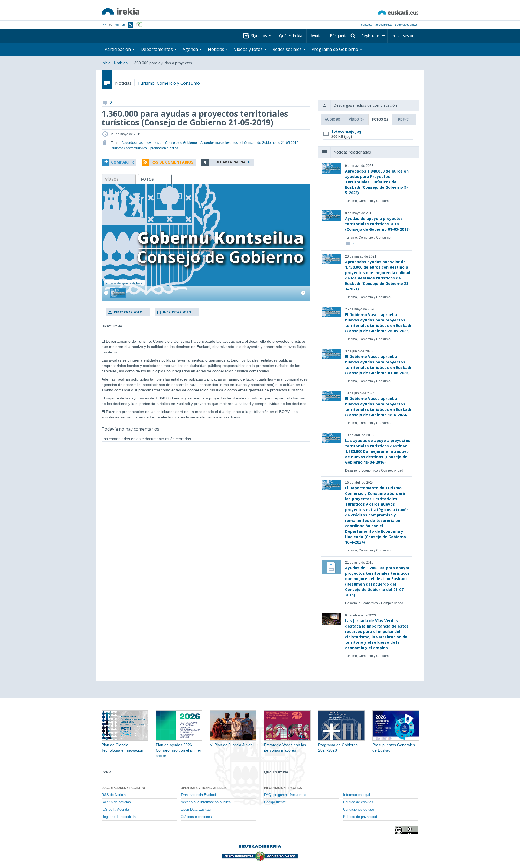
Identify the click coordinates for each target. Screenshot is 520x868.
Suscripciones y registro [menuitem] (123, 787)
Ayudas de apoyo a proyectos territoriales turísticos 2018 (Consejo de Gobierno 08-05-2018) (377, 224)
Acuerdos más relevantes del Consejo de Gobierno (159, 143)
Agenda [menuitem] (191, 49)
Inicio (106, 63)
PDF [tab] (404, 119)
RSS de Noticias (115, 795)
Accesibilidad (383, 24)
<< (104, 24)
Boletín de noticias (116, 802)
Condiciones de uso (358, 809)
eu (117, 24)
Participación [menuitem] (118, 49)
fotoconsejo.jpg (347, 131)
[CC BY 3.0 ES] (406, 830)
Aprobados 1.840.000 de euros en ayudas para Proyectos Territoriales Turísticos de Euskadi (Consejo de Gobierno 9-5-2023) (377, 181)
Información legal (356, 795)
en (123, 24)
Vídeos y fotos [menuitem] (249, 49)
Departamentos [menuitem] (157, 49)
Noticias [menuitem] (216, 49)
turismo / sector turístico (129, 148)
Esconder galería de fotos (126, 283)
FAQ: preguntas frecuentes (285, 795)
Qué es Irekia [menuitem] (290, 35)
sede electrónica (406, 24)
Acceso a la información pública (206, 802)
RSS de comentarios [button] (172, 162)
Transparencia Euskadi (199, 795)
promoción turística (164, 148)
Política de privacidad (360, 817)
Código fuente (275, 802)
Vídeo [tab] (356, 119)
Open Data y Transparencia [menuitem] (204, 787)
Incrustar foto (177, 312)
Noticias (121, 63)
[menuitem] (341, 36)
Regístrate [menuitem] (370, 35)
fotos (147, 179)
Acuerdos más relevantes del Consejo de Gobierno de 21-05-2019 (249, 143)
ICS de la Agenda (115, 809)
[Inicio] (120, 11)
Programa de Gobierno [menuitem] (335, 49)
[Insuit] (130, 25)
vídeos (112, 179)
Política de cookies (358, 802)
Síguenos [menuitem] (259, 35)
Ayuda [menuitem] (316, 35)
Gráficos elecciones (196, 817)
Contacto (366, 24)
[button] (119, 162)
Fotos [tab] (380, 119)
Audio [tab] (332, 119)
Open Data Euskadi (196, 809)
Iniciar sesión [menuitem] (403, 35)
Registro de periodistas (120, 817)
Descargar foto (128, 312)
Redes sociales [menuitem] (287, 49)
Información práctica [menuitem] (283, 787)
